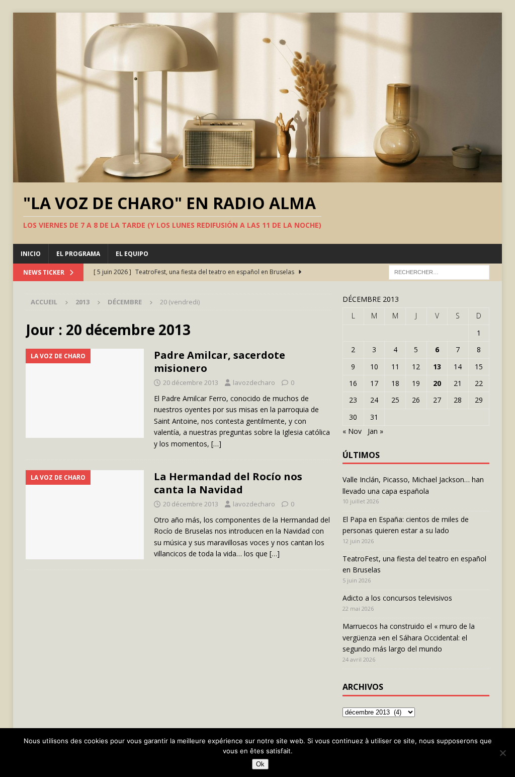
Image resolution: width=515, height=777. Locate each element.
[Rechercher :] (439, 271)
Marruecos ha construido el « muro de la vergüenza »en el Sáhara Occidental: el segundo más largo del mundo (408, 637)
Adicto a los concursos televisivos (397, 598)
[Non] (502, 753)
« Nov (352, 431)
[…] (216, 443)
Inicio (31, 253)
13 (437, 366)
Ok (260, 764)
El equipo (132, 253)
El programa (78, 253)
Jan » (375, 431)
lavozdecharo (254, 382)
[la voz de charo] (85, 393)
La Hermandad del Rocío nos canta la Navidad (228, 483)
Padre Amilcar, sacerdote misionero (219, 361)
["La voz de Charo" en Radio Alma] (257, 176)
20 (437, 383)
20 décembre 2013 (190, 382)
